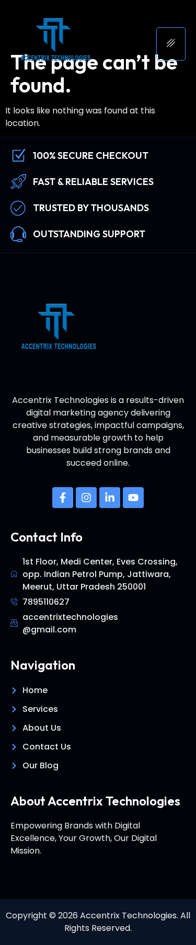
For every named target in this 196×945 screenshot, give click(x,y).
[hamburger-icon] (171, 44)
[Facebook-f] (62, 497)
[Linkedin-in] (109, 497)
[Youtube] (133, 497)
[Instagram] (86, 497)
